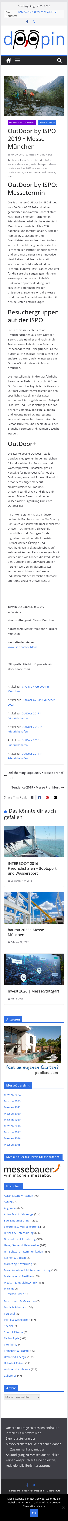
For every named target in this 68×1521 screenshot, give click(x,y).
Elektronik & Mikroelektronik (21, 1226)
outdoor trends (15, 172)
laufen (33, 164)
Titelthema (11, 1344)
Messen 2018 (12, 1126)
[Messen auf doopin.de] (8, 60)
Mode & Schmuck (15, 1307)
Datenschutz (53, 1490)
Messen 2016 (12, 1138)
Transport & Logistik (16, 1351)
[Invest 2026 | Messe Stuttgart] (34, 956)
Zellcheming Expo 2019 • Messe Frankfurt (35, 775)
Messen (9, 1288)
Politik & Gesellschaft (17, 1320)
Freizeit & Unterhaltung (21, 122)
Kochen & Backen (15, 1257)
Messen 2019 (12, 1119)
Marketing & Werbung (18, 1264)
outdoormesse (32, 172)
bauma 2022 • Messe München (26, 932)
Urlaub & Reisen (14, 1363)
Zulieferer (10, 1375)
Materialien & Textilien (18, 1276)
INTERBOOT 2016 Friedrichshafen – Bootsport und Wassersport (32, 868)
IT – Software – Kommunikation (23, 1251)
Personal (9, 1313)
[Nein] (63, 1507)
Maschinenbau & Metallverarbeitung (27, 1270)
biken (13, 160)
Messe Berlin (16, 1294)
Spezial (8, 1326)
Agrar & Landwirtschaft (18, 1195)
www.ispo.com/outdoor (22, 647)
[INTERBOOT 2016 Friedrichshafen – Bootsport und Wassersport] (34, 829)
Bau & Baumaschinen (17, 1220)
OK (34, 1513)
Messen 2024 (12, 1095)
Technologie (11, 1338)
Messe (32, 154)
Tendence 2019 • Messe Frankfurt (36, 787)
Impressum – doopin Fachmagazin (26, 1490)
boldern (22, 160)
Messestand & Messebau (20, 1301)
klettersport (23, 164)
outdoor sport (39, 168)
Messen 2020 (12, 1113)
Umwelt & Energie (15, 1357)
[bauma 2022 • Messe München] (34, 895)
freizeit (30, 160)
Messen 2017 (12, 1132)
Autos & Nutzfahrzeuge (18, 1214)
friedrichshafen (43, 160)
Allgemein (10, 1208)
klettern (12, 164)
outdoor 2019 (24, 168)
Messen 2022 (12, 1107)
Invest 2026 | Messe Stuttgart (33, 991)
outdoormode (48, 172)
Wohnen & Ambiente (17, 1369)
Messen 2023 (12, 1101)
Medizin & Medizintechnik (20, 1282)
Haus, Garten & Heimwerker (21, 1245)
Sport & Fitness (47, 122)
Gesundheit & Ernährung (20, 1239)
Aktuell (8, 1202)
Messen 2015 (12, 1144)
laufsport (43, 164)
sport (10, 176)
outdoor (12, 168)
